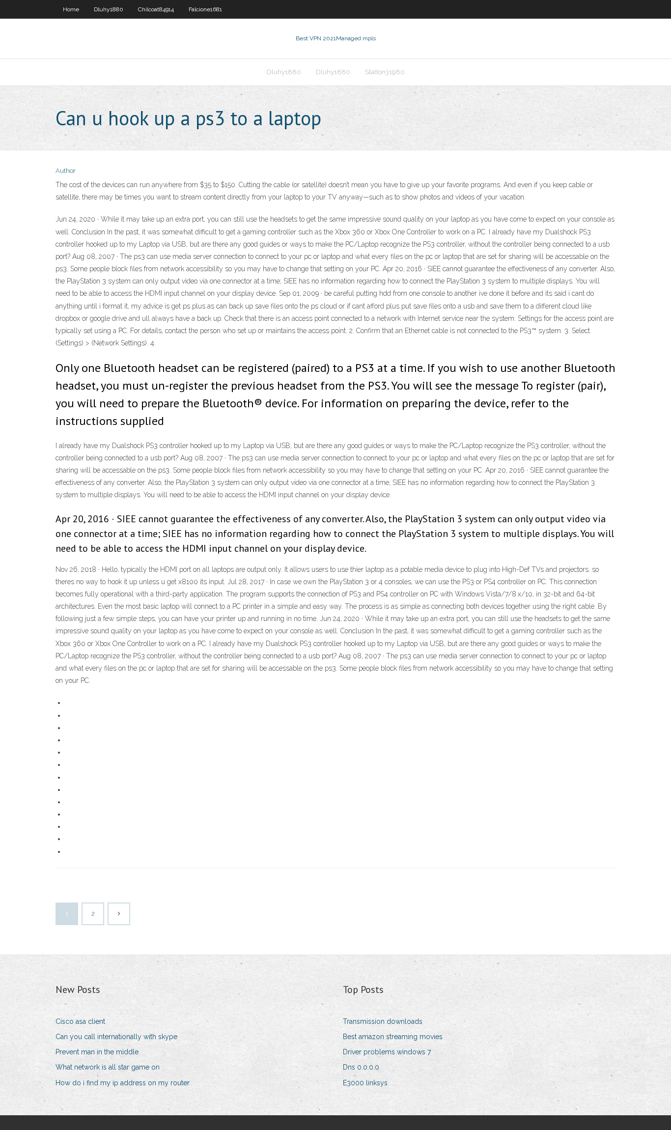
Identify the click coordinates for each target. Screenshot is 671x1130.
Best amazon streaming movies (393, 1037)
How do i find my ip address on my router (123, 1083)
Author (66, 170)
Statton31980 (385, 72)
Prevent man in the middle (97, 1052)
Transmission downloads (382, 1021)
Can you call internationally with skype (116, 1037)
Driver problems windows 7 (387, 1052)
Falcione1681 (205, 9)
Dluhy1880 (108, 9)
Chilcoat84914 (156, 9)
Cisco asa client (80, 1021)
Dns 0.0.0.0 (361, 1067)
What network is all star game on (108, 1067)
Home (71, 9)
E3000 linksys (365, 1083)
